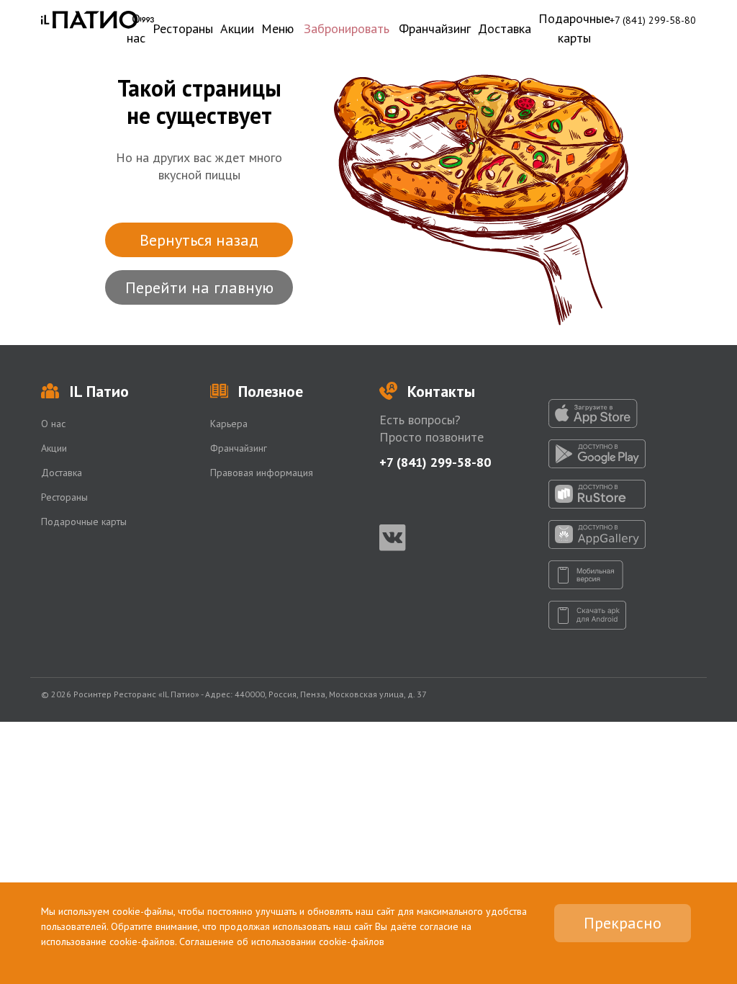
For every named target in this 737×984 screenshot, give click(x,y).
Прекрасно (622, 923)
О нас (136, 28)
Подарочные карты (574, 28)
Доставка (504, 28)
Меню (277, 28)
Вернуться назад (199, 240)
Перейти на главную (199, 287)
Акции (237, 28)
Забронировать (346, 28)
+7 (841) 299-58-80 (653, 20)
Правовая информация (261, 472)
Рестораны (183, 28)
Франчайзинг (435, 28)
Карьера (229, 423)
